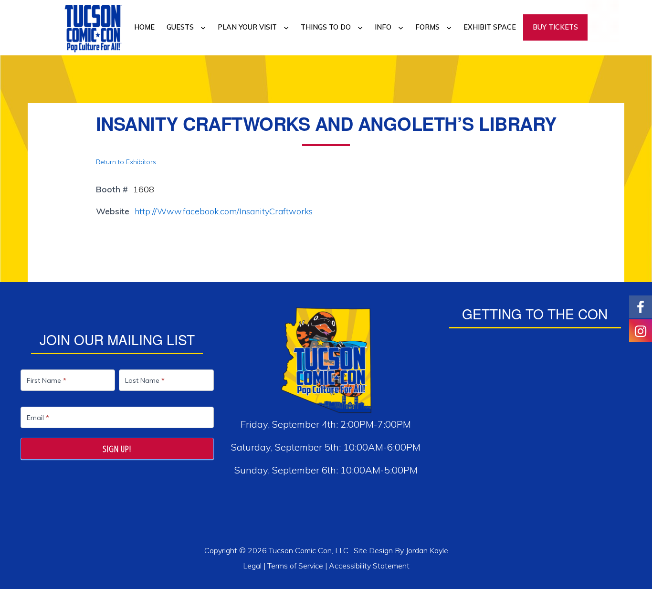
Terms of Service (295, 565)
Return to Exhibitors (126, 162)
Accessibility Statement (369, 565)
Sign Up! (117, 448)
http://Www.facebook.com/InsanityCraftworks (224, 211)
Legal (253, 565)
